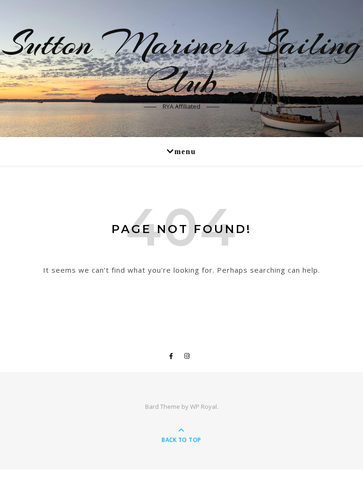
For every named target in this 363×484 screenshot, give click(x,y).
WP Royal (203, 406)
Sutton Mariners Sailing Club (181, 62)
